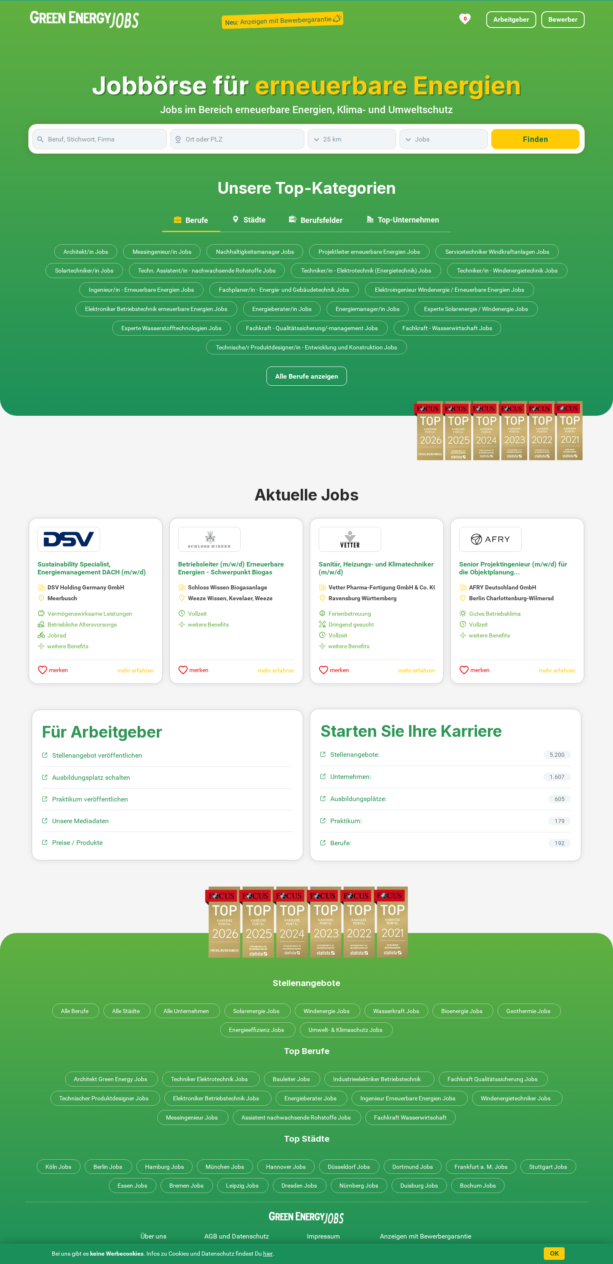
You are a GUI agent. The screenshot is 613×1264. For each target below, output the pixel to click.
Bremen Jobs (186, 1185)
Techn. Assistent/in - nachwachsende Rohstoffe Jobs (207, 270)
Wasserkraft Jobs (396, 1011)
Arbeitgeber (511, 19)
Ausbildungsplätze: (358, 799)
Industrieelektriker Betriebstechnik (377, 1079)
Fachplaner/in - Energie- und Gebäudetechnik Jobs (284, 289)
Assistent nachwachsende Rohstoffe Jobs (296, 1117)
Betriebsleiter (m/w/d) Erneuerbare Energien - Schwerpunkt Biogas (231, 568)
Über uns (153, 1236)
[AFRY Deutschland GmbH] (490, 539)
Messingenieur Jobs (192, 1117)
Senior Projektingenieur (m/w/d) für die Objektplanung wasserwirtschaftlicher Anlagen (513, 568)
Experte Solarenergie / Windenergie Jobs (476, 309)
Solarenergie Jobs (256, 1011)
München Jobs (225, 1166)
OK (554, 1253)
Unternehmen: (350, 777)
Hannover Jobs (286, 1166)
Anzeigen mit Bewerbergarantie (425, 1236)
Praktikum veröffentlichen (90, 799)
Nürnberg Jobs (358, 1185)
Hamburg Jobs (164, 1166)
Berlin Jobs (107, 1166)
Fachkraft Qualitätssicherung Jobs (492, 1079)
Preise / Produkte (77, 843)
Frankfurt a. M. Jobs (481, 1166)
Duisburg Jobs (419, 1185)
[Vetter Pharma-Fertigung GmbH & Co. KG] (350, 539)
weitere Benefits (67, 646)
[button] (563, 592)
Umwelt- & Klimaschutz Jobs (345, 1029)
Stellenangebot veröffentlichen (97, 755)
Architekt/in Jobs (85, 251)
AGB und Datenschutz (236, 1236)
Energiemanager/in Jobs (367, 309)
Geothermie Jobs (528, 1011)
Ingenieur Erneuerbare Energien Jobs (407, 1098)
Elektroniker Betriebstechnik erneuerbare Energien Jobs (156, 309)
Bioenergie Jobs (461, 1011)
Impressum (323, 1236)
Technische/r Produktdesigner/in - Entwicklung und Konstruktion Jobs (306, 347)
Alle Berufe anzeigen (306, 376)
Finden (535, 139)
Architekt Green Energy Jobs (110, 1079)
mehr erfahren (135, 670)
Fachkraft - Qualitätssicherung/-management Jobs (312, 328)
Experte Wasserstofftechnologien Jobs (171, 328)
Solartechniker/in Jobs (84, 270)
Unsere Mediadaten (80, 821)
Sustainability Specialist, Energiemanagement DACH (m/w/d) (92, 568)
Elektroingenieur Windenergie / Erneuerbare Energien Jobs (449, 289)
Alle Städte (126, 1011)
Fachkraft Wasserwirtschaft (410, 1117)
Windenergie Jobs (326, 1011)
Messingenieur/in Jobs (162, 251)
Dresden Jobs (299, 1185)
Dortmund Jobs (412, 1166)
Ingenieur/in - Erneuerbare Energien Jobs (141, 289)
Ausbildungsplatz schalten (91, 777)
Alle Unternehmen (186, 1011)
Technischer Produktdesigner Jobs (103, 1098)
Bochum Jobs (478, 1185)
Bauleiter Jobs (291, 1079)
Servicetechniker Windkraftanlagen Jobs (497, 251)
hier (268, 1253)
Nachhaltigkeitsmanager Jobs (255, 251)
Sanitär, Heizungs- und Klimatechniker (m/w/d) (376, 568)
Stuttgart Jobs (548, 1166)
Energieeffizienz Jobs (256, 1029)
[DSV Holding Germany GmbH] (69, 539)
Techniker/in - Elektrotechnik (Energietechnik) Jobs (366, 270)
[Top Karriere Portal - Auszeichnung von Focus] (306, 922)
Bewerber (563, 19)
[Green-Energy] (84, 19)
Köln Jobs (58, 1166)
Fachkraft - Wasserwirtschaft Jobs (447, 328)
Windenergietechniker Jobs (515, 1098)
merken (58, 670)
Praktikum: (346, 821)
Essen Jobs (132, 1185)
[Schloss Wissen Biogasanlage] (209, 539)
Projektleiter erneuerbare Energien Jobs (369, 251)
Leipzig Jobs (242, 1185)
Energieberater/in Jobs (282, 309)
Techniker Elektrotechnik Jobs (209, 1079)
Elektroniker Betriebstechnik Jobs (216, 1098)
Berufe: (340, 843)
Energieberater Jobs (310, 1098)
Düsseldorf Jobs (349, 1166)
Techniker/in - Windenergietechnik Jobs (507, 270)
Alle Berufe (74, 1011)
